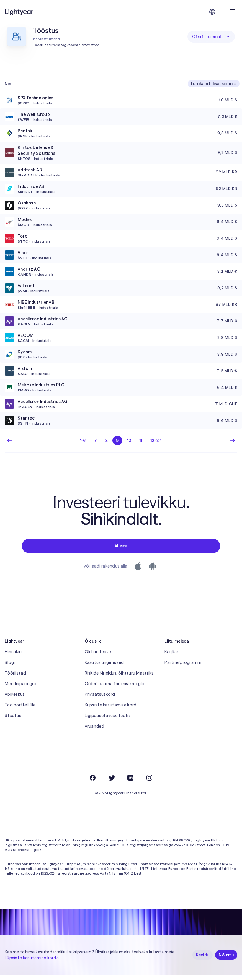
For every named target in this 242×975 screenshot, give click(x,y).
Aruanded (94, 726)
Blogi (10, 662)
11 (141, 440)
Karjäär (171, 651)
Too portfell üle (20, 705)
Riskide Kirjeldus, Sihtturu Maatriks (119, 673)
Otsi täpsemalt (207, 36)
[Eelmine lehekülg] (9, 440)
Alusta (121, 546)
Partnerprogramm (182, 662)
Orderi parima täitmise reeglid (115, 683)
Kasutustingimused (104, 662)
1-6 (83, 440)
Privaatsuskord (100, 694)
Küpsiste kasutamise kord (111, 705)
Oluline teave (98, 651)
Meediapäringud (21, 683)
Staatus (13, 715)
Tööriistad (15, 673)
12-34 (156, 440)
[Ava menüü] (232, 12)
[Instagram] (149, 778)
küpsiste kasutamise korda (32, 958)
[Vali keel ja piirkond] (212, 12)
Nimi (9, 83)
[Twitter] (111, 778)
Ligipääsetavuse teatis (108, 715)
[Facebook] (93, 778)
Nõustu (226, 955)
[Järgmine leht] (232, 440)
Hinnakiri (13, 651)
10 (129, 440)
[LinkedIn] (130, 778)
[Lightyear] (19, 11)
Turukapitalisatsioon (211, 83)
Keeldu (203, 955)
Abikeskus (15, 694)
